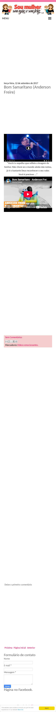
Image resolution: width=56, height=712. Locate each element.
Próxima (8, 648)
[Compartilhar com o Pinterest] (16, 341)
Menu (5, 18)
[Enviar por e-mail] (6, 341)
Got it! (47, 708)
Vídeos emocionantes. (27, 345)
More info (20, 710)
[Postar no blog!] (9, 341)
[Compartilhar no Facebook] (14, 341)
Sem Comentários (13, 337)
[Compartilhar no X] (11, 341)
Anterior (31, 648)
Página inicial (20, 648)
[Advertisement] (28, 53)
